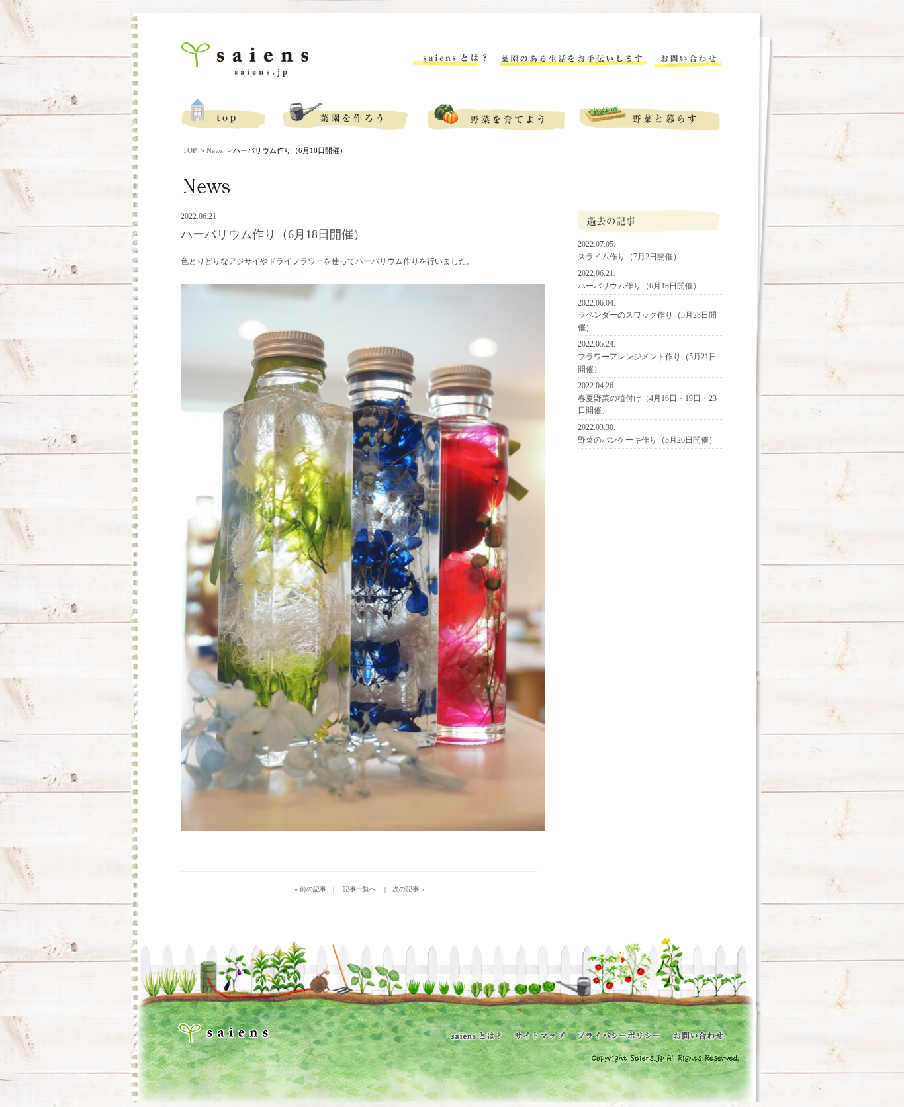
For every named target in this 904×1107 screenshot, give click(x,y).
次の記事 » (408, 889)
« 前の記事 (310, 889)
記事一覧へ (356, 889)
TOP (190, 150)
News (214, 150)
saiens (247, 59)
